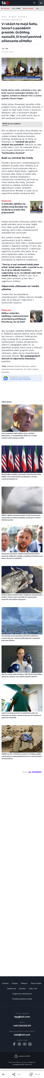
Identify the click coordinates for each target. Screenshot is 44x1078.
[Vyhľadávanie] (34, 3)
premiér (35, 369)
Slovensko (12, 17)
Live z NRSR (16, 8)
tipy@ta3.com (22, 1016)
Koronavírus (22, 17)
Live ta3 (6, 8)
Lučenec (33, 366)
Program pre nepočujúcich (12, 20)
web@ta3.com (22, 1034)
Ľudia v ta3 (33, 988)
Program (14, 983)
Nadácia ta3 (11, 988)
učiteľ (29, 369)
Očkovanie (25, 366)
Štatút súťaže (36, 983)
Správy (4, 17)
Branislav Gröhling (14, 366)
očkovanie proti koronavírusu (12, 369)
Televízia (5, 983)
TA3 (25, 369)
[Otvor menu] (41, 3)
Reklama (24, 983)
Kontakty (22, 988)
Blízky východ (28, 8)
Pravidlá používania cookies (22, 999)
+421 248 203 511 (22, 1025)
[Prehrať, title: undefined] (22, 69)
